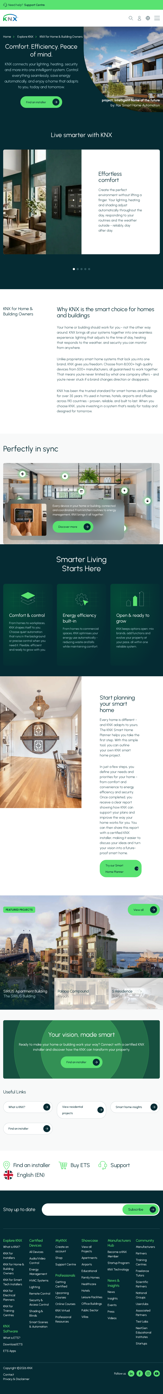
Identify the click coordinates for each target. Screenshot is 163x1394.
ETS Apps (9, 1351)
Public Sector (90, 1310)
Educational (89, 1271)
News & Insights (114, 1283)
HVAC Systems (38, 1280)
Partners (141, 1253)
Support (120, 1165)
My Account (139, 18)
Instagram (148, 1373)
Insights (113, 1298)
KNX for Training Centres (8, 1311)
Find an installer (31, 1165)
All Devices (36, 1252)
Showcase (90, 1240)
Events (112, 1305)
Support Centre (34, 5)
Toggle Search (131, 18)
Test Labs (142, 1321)
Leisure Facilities (92, 1297)
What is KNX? (11, 1247)
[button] (74, 269)
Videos (112, 1318)
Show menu (157, 18)
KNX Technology (118, 1269)
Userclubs (142, 1304)
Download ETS (13, 1344)
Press (111, 1311)
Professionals (65, 1275)
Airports (87, 1264)
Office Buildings (92, 1304)
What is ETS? (11, 1338)
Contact (8, 1374)
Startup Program (118, 1263)
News (111, 1292)
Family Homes (91, 1277)
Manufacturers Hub (119, 1243)
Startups (141, 1343)
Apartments (89, 1258)
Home (7, 36)
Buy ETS (80, 1165)
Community (145, 1240)
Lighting (34, 1287)
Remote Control (39, 1293)
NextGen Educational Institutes (143, 1332)
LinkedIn (131, 1373)
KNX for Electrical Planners (9, 1295)
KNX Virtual (62, 1310)
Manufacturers (145, 1247)
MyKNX (61, 1240)
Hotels (86, 1290)
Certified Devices (36, 1243)
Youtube (156, 1373)
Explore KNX (25, 36)
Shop (58, 1258)
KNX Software (10, 1328)
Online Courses (65, 1304)
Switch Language (148, 18)
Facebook (139, 1373)
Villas (85, 1317)
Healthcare (89, 1284)
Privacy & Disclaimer (16, 1379)
